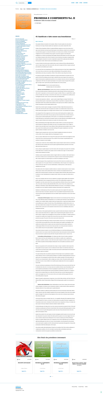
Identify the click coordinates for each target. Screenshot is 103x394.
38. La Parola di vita (19, 54)
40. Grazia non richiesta (20, 58)
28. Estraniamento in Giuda (21, 42)
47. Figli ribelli (18, 66)
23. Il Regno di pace (19, 112)
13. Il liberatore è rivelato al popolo (23, 100)
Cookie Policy (81, 386)
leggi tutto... (24, 371)
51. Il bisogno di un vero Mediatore (22, 71)
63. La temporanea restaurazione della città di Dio (25, 84)
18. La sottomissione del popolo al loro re (24, 106)
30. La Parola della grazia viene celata (23, 44)
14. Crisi (17, 101)
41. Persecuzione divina (20, 59)
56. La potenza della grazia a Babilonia (23, 77)
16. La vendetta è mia (20, 103)
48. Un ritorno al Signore (20, 67)
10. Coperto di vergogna (20, 96)
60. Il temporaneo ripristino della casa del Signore (25, 80)
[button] (50, 376)
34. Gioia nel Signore (20, 49)
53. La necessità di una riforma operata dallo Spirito (26, 73)
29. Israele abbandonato (20, 43)
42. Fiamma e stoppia (20, 60)
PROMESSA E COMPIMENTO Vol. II (33, 8)
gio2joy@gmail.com (19, 388)
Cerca (30, 2)
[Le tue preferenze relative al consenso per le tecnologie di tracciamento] (101, 392)
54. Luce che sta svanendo (21, 74)
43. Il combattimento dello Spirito (22, 61)
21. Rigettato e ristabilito (20, 109)
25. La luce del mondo (20, 38)
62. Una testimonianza (20, 83)
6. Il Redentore (18, 91)
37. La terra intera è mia (20, 53)
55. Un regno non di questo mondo (22, 76)
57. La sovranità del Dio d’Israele (22, 78)
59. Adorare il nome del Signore (22, 55)
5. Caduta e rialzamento (20, 90)
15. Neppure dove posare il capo (22, 102)
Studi (80, 2)
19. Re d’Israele (19, 107)
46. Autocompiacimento (20, 65)
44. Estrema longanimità (20, 62)
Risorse (85, 2)
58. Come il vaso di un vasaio (21, 79)
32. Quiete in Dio (19, 47)
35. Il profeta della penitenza (21, 50)
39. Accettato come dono (20, 56)
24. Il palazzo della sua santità (21, 113)
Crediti (86, 386)
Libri (77, 2)
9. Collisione (18, 95)
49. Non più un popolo (20, 68)
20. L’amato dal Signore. (20, 108)
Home (72, 2)
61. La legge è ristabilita (20, 82)
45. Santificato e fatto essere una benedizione (24, 64)
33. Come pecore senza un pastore (22, 48)
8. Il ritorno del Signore (20, 94)
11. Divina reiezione (19, 97)
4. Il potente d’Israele (20, 89)
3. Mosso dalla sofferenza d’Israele (23, 88)
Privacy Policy (74, 386)
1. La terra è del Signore (20, 85)
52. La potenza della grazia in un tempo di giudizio (25, 72)
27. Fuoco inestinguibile (20, 41)
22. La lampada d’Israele (20, 111)
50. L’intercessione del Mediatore (22, 70)
